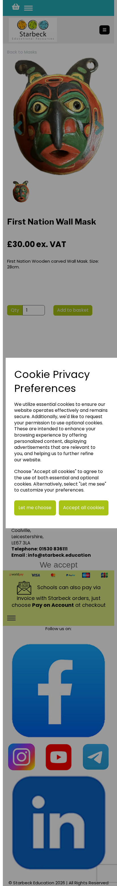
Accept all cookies (83, 507)
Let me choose (34, 507)
